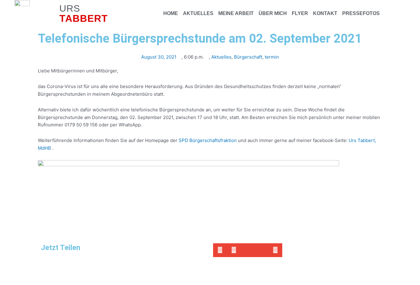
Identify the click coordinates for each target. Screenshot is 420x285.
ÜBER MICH (273, 13)
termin (272, 57)
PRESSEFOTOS (361, 13)
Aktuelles (221, 57)
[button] (220, 250)
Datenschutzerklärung (124, 270)
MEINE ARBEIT (236, 13)
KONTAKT (325, 13)
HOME (170, 13)
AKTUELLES (198, 13)
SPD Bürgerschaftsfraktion (208, 140)
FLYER (300, 13)
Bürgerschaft (248, 57)
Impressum (84, 270)
